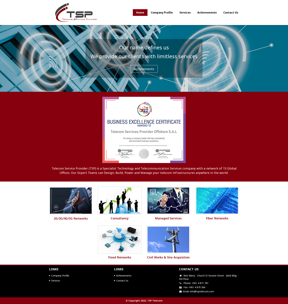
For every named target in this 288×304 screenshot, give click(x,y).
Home (140, 12)
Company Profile (162, 12)
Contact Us (230, 12)
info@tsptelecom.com (202, 291)
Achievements (207, 12)
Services (185, 12)
